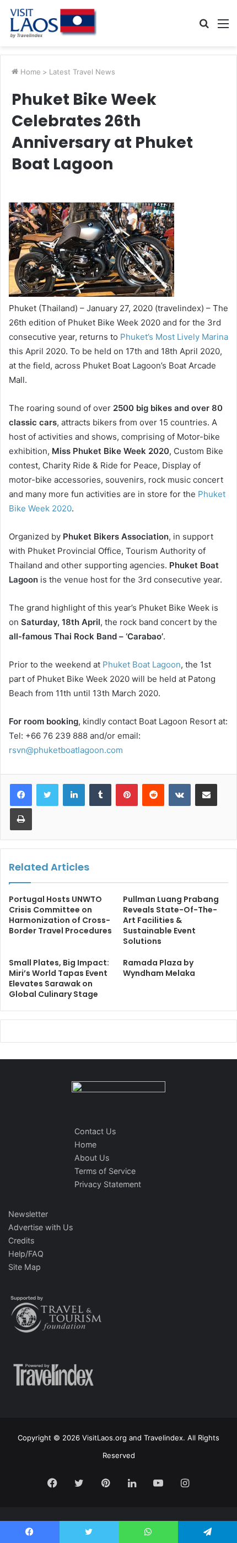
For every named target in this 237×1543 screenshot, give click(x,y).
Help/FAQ (26, 1253)
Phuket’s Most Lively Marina (174, 337)
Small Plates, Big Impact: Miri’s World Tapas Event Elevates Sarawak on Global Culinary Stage (59, 978)
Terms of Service (105, 1171)
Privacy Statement (107, 1184)
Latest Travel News (82, 71)
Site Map (24, 1267)
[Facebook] (21, 795)
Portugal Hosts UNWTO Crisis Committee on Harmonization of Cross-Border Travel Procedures (60, 915)
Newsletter (28, 1214)
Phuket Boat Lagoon (142, 664)
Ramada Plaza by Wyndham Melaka (159, 968)
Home (29, 71)
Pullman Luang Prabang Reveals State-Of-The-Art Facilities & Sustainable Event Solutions (171, 920)
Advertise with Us (40, 1227)
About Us (91, 1157)
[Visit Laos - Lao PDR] (52, 23)
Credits (21, 1240)
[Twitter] (47, 795)
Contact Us (95, 1131)
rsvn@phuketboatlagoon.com (66, 750)
